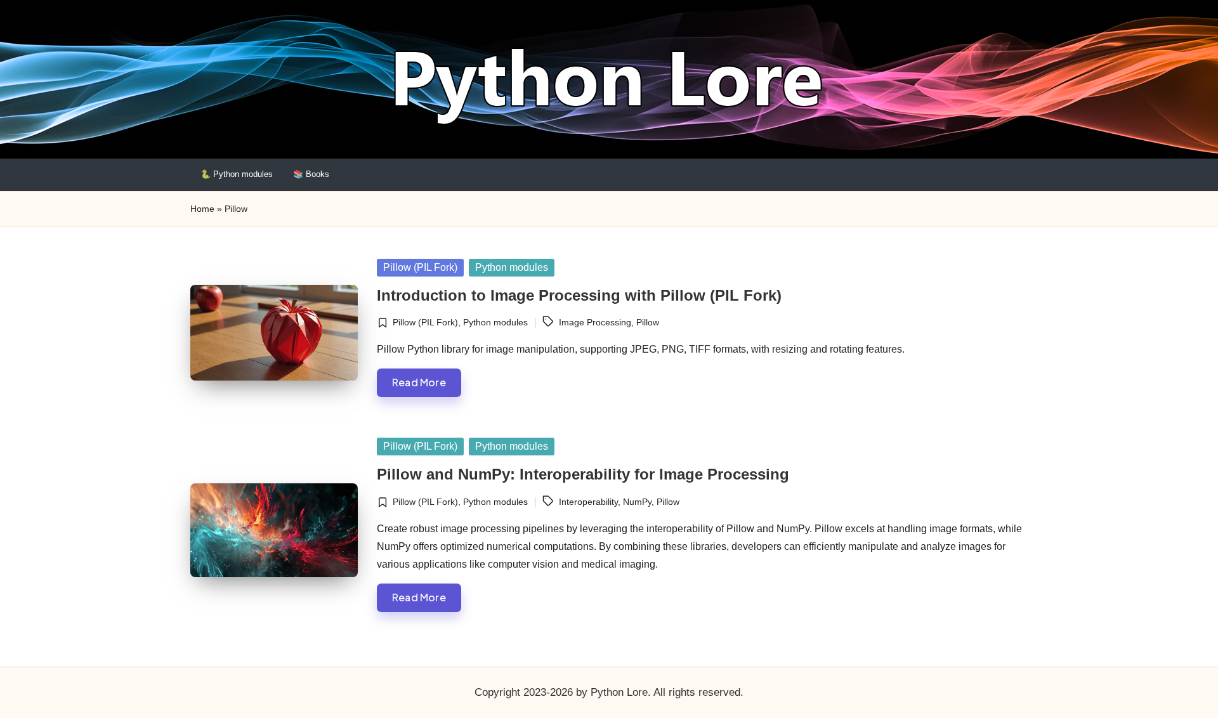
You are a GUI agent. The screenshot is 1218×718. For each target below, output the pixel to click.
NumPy (637, 502)
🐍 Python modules (236, 174)
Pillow (647, 322)
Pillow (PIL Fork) (420, 267)
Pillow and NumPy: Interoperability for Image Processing (583, 474)
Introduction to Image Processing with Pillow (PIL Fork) (579, 295)
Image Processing (595, 322)
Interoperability (588, 502)
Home (202, 209)
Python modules (511, 267)
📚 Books (311, 174)
